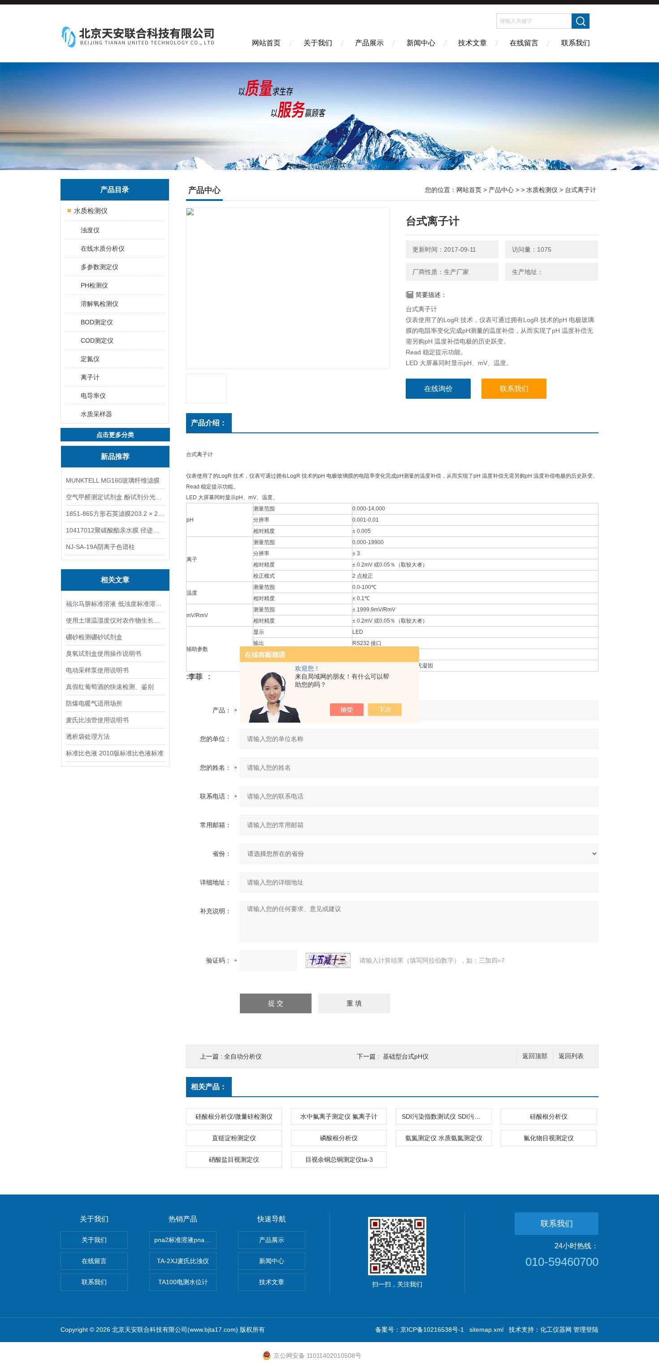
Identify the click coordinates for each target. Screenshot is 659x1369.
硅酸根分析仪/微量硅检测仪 (234, 1116)
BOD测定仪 (97, 322)
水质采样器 (96, 414)
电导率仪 (93, 395)
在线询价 (438, 388)
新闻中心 (421, 43)
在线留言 (524, 43)
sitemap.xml (486, 1329)
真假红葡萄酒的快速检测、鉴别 (110, 686)
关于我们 (317, 43)
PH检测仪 (94, 285)
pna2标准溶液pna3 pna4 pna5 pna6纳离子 (185, 1239)
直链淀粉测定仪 (234, 1138)
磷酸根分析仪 (339, 1138)
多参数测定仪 (99, 266)
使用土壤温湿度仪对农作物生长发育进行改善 (115, 620)
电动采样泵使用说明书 (97, 670)
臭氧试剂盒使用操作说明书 (103, 653)
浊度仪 (90, 230)
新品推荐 (115, 456)
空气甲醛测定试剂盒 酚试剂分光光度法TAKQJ (115, 497)
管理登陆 (585, 1329)
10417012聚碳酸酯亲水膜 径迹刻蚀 (115, 530)
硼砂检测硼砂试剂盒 (94, 637)
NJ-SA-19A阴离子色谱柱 (100, 546)
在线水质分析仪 (103, 248)
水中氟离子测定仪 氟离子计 (338, 1116)
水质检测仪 (91, 210)
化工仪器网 (556, 1329)
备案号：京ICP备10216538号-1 (419, 1329)
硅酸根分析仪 (549, 1116)
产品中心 (501, 189)
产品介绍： (209, 423)
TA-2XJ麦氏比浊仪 (183, 1260)
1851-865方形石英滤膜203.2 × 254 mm (115, 513)
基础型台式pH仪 (406, 1056)
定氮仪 (90, 358)
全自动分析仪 (243, 1056)
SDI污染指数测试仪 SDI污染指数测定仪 (446, 1116)
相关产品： (209, 1086)
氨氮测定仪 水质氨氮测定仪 (443, 1138)
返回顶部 (534, 1056)
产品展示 (369, 43)
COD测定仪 (97, 340)
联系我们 (575, 43)
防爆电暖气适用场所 (94, 703)
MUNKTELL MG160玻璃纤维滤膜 (113, 480)
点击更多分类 (115, 434)
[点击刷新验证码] (328, 960)
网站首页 (266, 43)
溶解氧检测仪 (99, 303)
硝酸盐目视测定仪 (234, 1159)
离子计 (90, 377)
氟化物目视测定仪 (549, 1138)
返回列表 (571, 1056)
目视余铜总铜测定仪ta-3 (339, 1159)
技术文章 (472, 43)
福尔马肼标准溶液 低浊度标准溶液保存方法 (115, 603)
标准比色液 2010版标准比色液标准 (115, 753)
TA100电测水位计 (183, 1282)
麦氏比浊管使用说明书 (97, 720)
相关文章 (115, 580)
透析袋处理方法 (88, 736)
